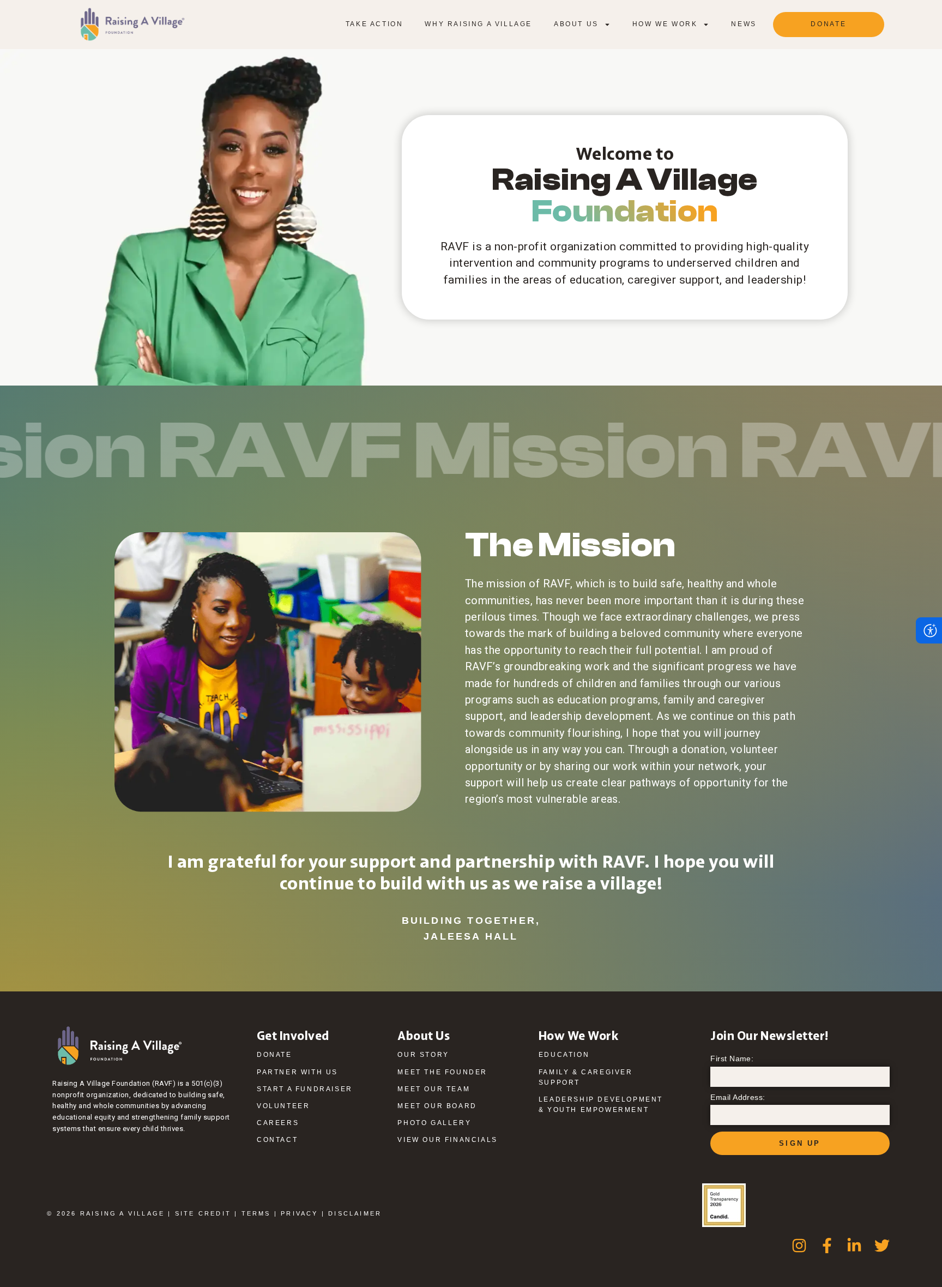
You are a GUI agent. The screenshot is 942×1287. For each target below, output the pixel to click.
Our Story (423, 1055)
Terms (256, 1213)
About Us (576, 24)
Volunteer (283, 1106)
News (743, 24)
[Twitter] (882, 1245)
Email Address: (737, 1097)
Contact (277, 1140)
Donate (274, 1055)
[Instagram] (799, 1245)
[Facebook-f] (827, 1245)
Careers (278, 1123)
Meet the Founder (442, 1072)
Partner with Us (297, 1072)
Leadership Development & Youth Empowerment (601, 1105)
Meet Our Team (433, 1089)
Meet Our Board (436, 1106)
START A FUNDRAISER (305, 1089)
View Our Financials (447, 1140)
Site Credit (203, 1213)
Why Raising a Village (478, 24)
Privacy (299, 1213)
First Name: (731, 1059)
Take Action (374, 24)
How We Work (665, 24)
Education (564, 1055)
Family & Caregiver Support (586, 1077)
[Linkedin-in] (854, 1245)
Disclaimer (355, 1213)
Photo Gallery (434, 1123)
